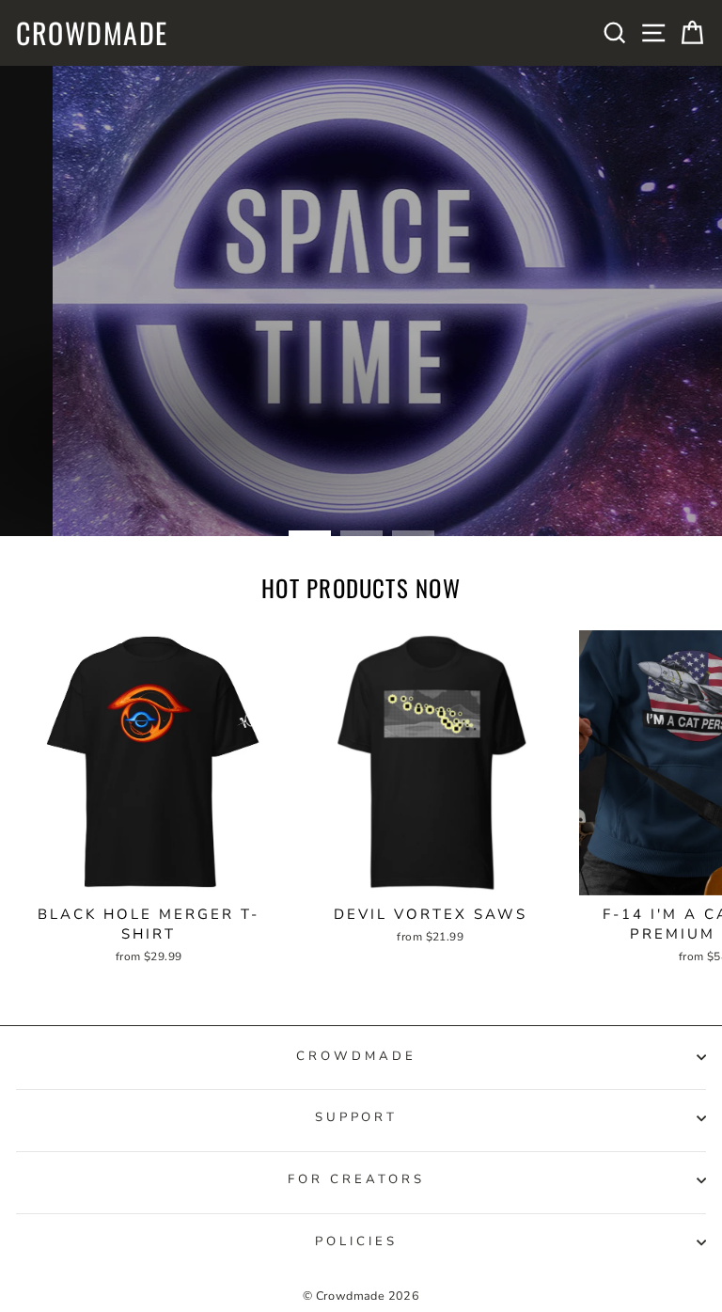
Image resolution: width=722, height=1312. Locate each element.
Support (357, 1117)
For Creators (356, 1179)
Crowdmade (92, 33)
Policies (356, 1241)
